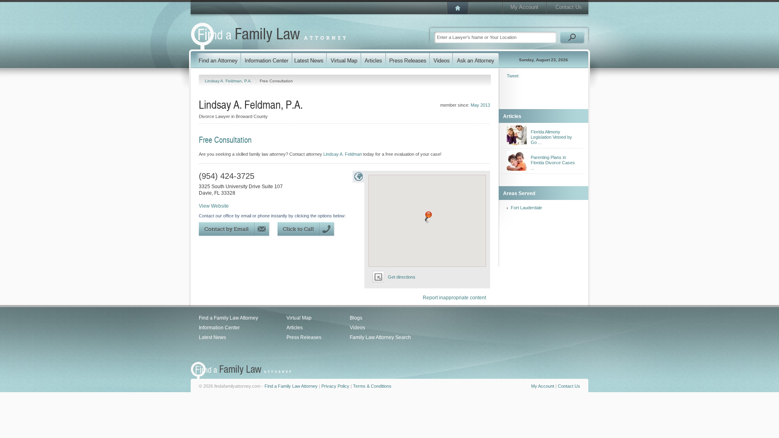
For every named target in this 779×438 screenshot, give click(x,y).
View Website (214, 206)
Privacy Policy (335, 386)
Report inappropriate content (454, 298)
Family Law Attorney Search (380, 337)
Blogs (356, 318)
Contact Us (568, 7)
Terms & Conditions (372, 386)
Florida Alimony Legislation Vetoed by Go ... (551, 137)
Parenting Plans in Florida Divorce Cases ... (553, 162)
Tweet (513, 75)
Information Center (219, 328)
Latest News (212, 337)
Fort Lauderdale (526, 207)
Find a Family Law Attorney (228, 318)
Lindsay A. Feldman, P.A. (229, 81)
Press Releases (303, 337)
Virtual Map (299, 318)
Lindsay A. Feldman (342, 154)
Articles (294, 328)
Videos (357, 328)
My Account (524, 7)
